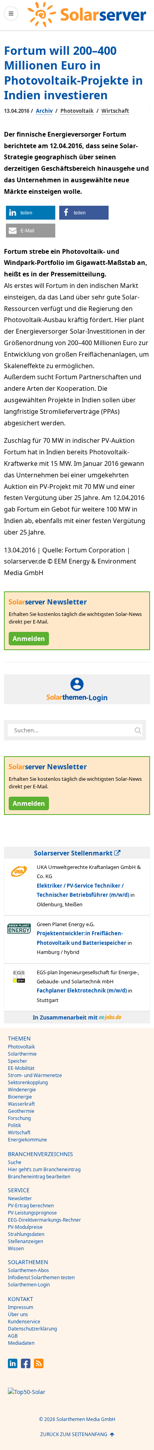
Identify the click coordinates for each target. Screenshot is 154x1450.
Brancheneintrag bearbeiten (39, 1176)
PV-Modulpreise (25, 1227)
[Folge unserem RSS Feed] (38, 1366)
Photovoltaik (77, 110)
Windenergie (22, 1089)
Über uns (18, 1314)
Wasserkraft (21, 1104)
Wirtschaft (115, 110)
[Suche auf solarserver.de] (138, 730)
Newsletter (20, 1198)
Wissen (16, 1248)
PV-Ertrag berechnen (31, 1205)
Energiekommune (27, 1139)
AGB (13, 1335)
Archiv (44, 110)
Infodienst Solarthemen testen (41, 1277)
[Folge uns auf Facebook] (25, 1366)
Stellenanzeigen (25, 1241)
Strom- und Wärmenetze (35, 1075)
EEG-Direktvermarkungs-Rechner (44, 1219)
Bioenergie (20, 1096)
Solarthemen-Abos (28, 1270)
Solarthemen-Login (29, 1284)
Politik (14, 1125)
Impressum (20, 1307)
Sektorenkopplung (28, 1082)
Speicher (17, 1061)
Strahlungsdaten (26, 1234)
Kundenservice (24, 1321)
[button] (30, 213)
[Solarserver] (87, 14)
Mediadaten (21, 1343)
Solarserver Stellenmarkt (74, 853)
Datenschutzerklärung (32, 1328)
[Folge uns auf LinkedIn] (12, 1366)
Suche (14, 1162)
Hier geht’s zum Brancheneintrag (44, 1169)
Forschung (19, 1118)
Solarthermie (22, 1053)
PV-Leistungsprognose (32, 1212)
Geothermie (21, 1111)
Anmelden (29, 638)
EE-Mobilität (21, 1068)
